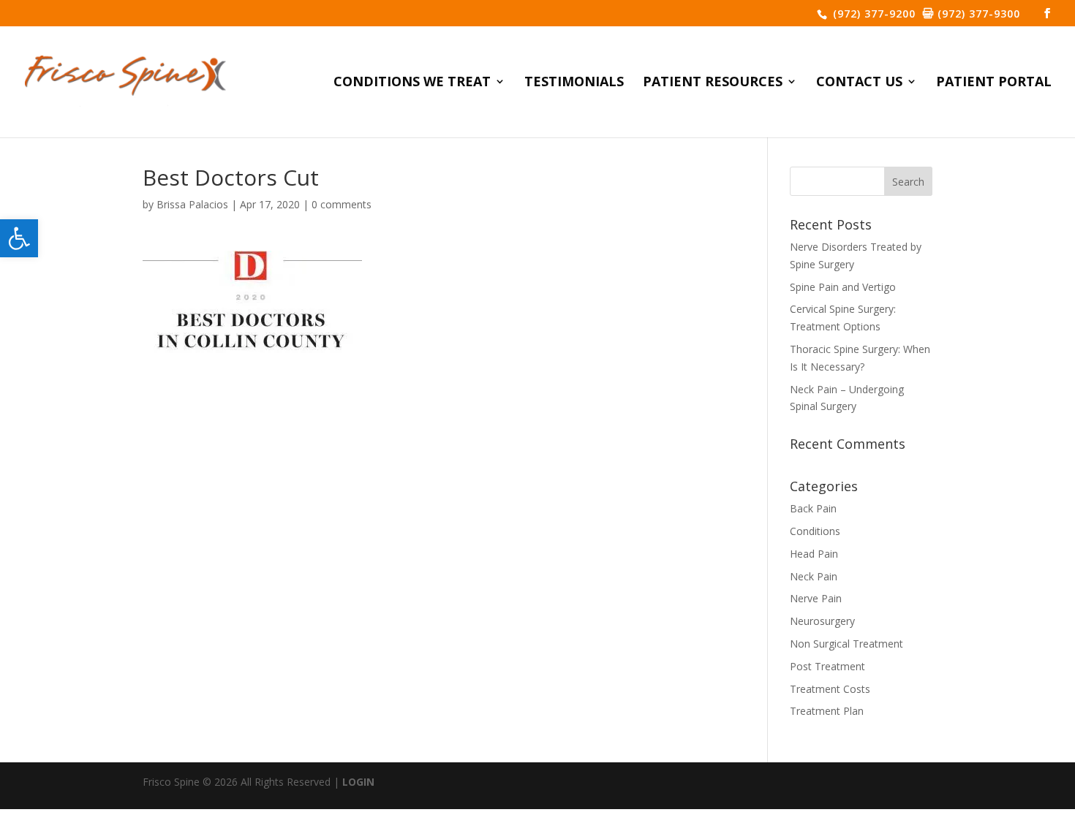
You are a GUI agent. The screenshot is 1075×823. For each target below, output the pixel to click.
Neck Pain (813, 576)
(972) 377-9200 (872, 13)
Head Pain (814, 554)
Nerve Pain (816, 598)
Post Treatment (827, 666)
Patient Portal (994, 83)
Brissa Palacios (192, 204)
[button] (19, 238)
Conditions (815, 531)
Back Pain (813, 508)
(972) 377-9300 (977, 13)
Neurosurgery (822, 621)
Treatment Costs (830, 689)
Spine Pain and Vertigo (843, 287)
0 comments (341, 204)
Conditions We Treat (412, 83)
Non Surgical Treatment (846, 644)
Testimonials (574, 83)
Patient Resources (712, 83)
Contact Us (859, 83)
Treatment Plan (827, 711)
